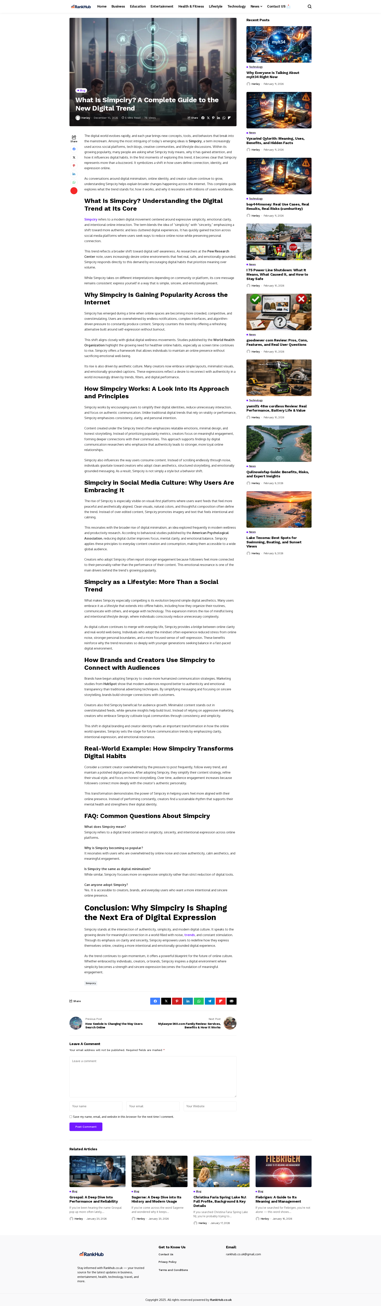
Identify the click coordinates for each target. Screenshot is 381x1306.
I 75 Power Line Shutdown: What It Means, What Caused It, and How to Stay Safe (277, 274)
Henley (85, 117)
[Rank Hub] (90, 1254)
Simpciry (91, 219)
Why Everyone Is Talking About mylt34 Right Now (272, 75)
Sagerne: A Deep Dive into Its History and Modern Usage (157, 1199)
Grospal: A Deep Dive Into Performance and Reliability (93, 1199)
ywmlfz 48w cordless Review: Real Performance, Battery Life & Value (276, 408)
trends (189, 935)
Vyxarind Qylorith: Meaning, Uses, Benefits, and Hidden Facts (275, 140)
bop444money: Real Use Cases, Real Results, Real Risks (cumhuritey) (277, 206)
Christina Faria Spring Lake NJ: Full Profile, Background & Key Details (219, 1201)
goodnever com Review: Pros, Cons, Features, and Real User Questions (277, 342)
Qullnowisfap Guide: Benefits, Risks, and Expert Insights (277, 474)
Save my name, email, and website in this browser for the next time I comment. (123, 1116)
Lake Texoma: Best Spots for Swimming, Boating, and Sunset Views (274, 542)
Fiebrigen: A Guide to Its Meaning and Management (278, 1199)
